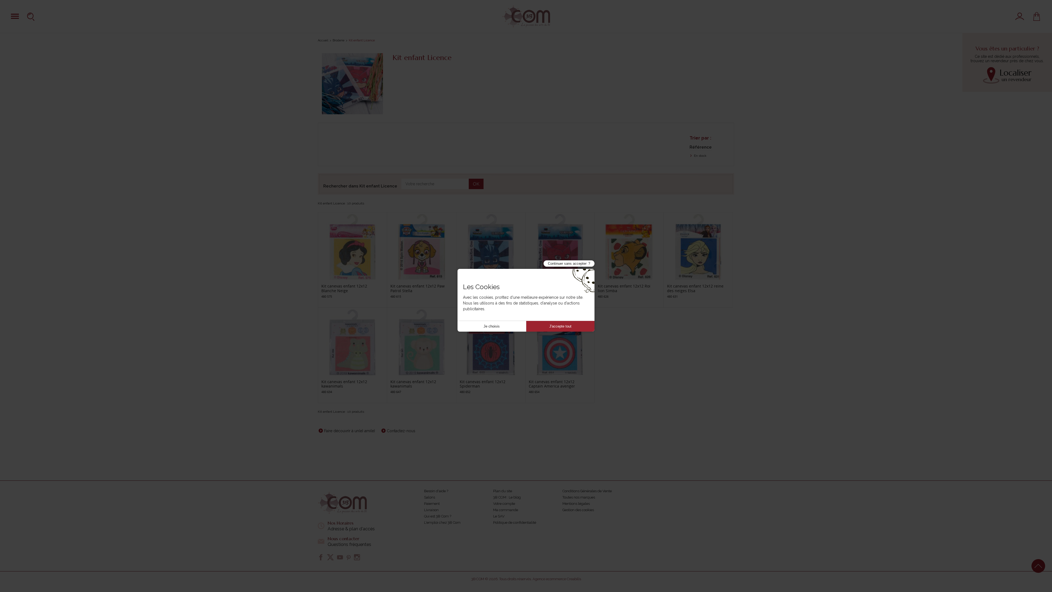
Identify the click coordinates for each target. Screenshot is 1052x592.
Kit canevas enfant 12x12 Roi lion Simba (624, 288)
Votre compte (504, 503)
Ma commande (505, 510)
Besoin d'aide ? (436, 491)
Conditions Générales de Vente (587, 491)
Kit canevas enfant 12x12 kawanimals (344, 384)
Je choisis (492, 326)
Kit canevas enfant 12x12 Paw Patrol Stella (417, 288)
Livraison (431, 510)
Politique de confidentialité (514, 522)
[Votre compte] (1019, 16)
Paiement (432, 503)
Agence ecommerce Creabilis (557, 579)
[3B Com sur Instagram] (357, 557)
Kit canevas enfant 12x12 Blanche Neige (344, 288)
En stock (700, 156)
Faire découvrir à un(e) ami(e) (349, 431)
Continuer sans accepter (567, 263)
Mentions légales (576, 503)
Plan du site (502, 491)
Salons (429, 497)
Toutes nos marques (578, 497)
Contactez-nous (401, 431)
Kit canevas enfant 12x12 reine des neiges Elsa (695, 288)
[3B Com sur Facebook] (321, 557)
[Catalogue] (15, 16)
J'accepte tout (560, 326)
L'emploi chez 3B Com (442, 522)
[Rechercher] (31, 16)
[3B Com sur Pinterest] (348, 557)
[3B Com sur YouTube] (340, 557)
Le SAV (499, 516)
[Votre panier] (1036, 16)
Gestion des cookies (578, 510)
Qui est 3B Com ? (437, 516)
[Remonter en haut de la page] (1038, 566)
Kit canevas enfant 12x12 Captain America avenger (552, 384)
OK (476, 184)
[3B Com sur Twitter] (330, 557)
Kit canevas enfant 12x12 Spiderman (482, 384)
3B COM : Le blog (507, 497)
